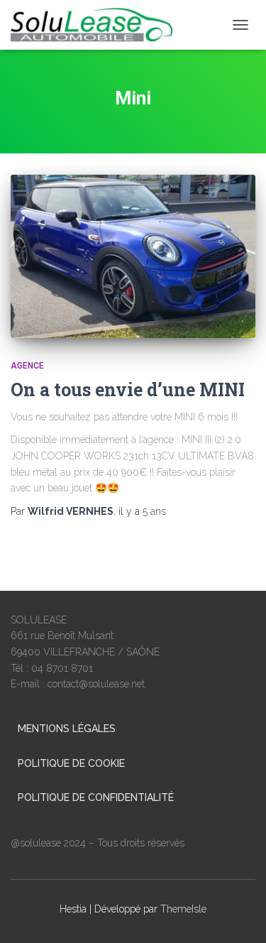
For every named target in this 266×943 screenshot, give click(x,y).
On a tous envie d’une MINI (128, 389)
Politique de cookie (71, 763)
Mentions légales (67, 728)
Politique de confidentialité (96, 797)
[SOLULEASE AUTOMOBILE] (97, 25)
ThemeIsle (183, 909)
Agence (27, 366)
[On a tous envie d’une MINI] (133, 256)
